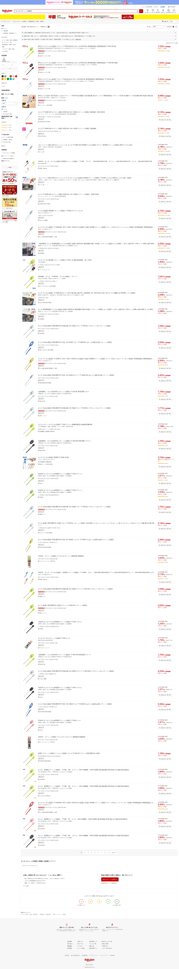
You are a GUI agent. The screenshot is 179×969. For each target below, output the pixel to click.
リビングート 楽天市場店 (46, 105)
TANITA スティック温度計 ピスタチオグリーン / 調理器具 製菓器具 (61, 556)
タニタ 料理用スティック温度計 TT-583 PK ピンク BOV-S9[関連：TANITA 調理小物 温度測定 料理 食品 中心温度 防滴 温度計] (82, 819)
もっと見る (26, 886)
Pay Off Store (43, 136)
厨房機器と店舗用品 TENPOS (47, 431)
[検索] (141, 11)
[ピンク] (13, 76)
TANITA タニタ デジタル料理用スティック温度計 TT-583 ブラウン (60, 622)
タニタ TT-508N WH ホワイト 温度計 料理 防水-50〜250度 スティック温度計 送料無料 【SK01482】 (71, 112)
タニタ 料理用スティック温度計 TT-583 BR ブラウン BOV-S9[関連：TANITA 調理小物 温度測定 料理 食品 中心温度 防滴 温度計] (83, 835)
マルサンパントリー (45, 648)
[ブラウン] (11, 76)
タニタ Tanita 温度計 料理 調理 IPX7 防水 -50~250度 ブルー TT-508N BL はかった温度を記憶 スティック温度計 (75, 342)
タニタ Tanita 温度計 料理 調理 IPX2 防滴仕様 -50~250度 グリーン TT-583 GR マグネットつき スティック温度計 (75, 589)
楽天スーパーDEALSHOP (46, 464)
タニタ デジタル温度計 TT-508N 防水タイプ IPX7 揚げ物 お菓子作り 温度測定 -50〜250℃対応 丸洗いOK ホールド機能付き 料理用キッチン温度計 (87, 293)
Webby (41, 497)
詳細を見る (78, 39)
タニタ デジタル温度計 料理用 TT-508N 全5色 (53, 457)
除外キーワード (5, 161)
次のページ (115, 852)
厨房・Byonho (43, 168)
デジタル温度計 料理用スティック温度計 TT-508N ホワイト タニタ (60, 211)
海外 (7, 98)
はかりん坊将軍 (44, 220)
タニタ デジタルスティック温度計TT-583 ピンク (54, 638)
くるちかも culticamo (45, 795)
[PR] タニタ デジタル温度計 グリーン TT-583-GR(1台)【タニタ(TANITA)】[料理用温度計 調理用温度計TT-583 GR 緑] (77, 46)
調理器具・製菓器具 (45, 914)
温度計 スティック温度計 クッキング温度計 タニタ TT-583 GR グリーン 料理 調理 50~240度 (69, 753)
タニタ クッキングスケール (29, 865)
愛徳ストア (42, 514)
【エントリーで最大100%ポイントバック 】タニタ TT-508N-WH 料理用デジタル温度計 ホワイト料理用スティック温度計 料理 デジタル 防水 (85, 145)
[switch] (16, 117)
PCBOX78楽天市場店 (45, 761)
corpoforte (42, 779)
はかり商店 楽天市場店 (45, 302)
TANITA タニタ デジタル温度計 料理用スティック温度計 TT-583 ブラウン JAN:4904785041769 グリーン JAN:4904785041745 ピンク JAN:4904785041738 (95, 161)
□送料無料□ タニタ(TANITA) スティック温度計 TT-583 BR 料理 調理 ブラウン (64, 441)
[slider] (1, 62)
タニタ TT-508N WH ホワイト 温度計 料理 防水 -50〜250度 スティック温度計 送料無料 (67, 128)
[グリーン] (8, 79)
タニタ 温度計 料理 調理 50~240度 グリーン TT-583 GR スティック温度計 (62, 605)
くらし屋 (42, 152)
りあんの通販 (43, 678)
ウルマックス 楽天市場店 (46, 532)
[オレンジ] (2, 79)
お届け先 (3, 100)
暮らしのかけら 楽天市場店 (46, 350)
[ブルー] (11, 79)
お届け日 (3, 106)
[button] (172, 7)
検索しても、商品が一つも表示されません (35, 883)
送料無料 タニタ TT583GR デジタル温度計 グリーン (57, 276)
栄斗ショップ (43, 415)
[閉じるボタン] (175, 32)
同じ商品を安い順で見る (165, 119)
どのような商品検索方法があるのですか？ (35, 880)
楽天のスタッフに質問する (110, 879)
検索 (10, 68)
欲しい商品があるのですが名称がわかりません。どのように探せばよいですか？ (45, 878)
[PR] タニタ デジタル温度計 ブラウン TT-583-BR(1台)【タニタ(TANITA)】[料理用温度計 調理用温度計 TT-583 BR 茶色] (78, 63)
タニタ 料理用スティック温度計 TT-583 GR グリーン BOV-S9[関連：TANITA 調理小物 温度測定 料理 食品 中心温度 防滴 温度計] (83, 770)
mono (41, 483)
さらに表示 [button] (5, 51)
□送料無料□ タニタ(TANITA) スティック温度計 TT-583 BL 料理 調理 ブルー (63, 391)
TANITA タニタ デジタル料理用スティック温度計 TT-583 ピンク (59, 720)
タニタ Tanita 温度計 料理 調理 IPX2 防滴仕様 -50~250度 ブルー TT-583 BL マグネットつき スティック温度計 (74, 326)
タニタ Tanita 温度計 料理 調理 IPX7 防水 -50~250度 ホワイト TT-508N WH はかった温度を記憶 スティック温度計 (76, 375)
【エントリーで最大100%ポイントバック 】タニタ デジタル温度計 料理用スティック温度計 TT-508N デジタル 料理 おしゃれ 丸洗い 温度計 (85, 178)
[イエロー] (5, 79)
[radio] (2, 28)
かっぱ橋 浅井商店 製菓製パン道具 (48, 236)
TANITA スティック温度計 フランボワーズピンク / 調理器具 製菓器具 (61, 737)
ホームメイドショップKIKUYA (47, 561)
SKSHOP (42, 333)
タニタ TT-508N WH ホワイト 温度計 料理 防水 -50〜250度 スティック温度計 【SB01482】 (68, 194)
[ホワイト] (8, 76)
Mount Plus (42, 401)
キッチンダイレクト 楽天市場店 (48, 286)
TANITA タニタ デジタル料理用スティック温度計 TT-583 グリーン (60, 474)
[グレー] (5, 76)
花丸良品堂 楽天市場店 (45, 382)
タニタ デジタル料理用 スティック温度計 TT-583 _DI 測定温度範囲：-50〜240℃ (65, 260)
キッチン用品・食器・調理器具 (29, 914)
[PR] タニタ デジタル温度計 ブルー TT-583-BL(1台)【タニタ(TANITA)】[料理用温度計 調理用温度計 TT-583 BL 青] (76, 79)
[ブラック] (2, 76)
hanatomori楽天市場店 (45, 547)
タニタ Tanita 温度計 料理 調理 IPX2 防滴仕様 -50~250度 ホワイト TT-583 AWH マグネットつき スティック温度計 (76, 671)
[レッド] (16, 76)
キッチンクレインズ (45, 269)
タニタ (3, 86)
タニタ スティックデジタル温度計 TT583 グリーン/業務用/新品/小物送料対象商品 (65, 424)
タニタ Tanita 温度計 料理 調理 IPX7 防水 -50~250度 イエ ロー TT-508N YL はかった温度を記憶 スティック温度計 (76, 539)
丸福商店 (42, 253)
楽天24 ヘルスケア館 (45, 56)
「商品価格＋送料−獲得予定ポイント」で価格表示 (33, 26)
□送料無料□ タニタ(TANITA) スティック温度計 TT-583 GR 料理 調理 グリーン (64, 654)
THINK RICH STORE (45, 121)
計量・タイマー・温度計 (59, 914)
